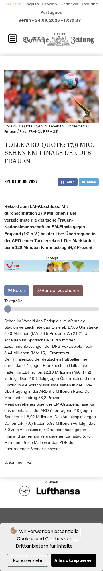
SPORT (10, 181)
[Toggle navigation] (13, 38)
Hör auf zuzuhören (60, 290)
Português (51, 12)
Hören (18, 290)
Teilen (69, 181)
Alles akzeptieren (73, 560)
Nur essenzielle (27, 560)
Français (70, 4)
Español (50, 4)
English (31, 4)
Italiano (90, 4)
